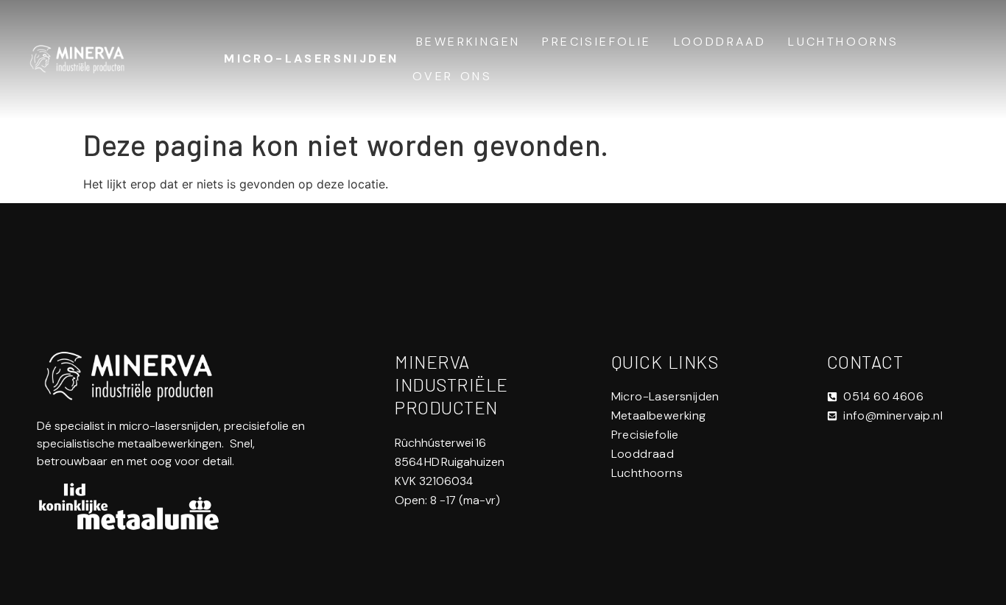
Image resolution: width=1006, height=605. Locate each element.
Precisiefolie (596, 41)
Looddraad (720, 41)
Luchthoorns (843, 41)
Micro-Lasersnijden (311, 58)
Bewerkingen (468, 41)
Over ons (452, 76)
